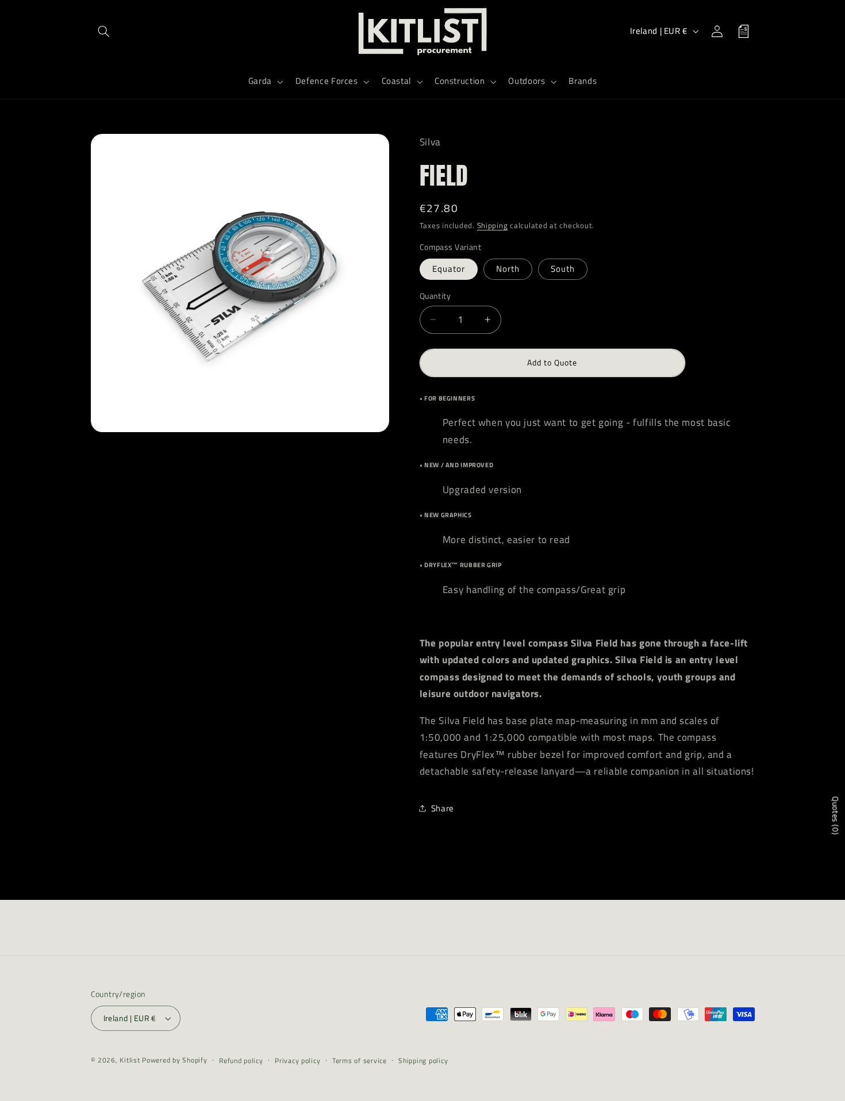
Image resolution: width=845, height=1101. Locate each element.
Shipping (492, 225)
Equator (448, 268)
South (563, 268)
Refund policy (241, 1060)
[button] (104, 31)
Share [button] (442, 808)
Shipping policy (423, 1060)
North (508, 268)
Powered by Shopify (174, 1060)
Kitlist (131, 1060)
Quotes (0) (835, 815)
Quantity (435, 295)
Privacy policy (297, 1060)
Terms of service (359, 1060)
